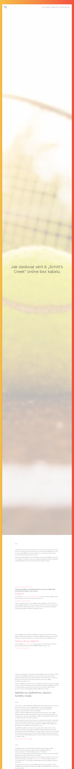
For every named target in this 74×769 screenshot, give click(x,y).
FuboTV (19, 593)
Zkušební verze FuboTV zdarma (23, 600)
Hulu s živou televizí (27, 641)
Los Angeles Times (37, 758)
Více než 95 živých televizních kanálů (32, 596)
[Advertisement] (37, 574)
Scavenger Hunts (55, 7)
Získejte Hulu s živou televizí (22, 648)
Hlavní (43, 7)
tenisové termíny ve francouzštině (23, 739)
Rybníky (48, 7)
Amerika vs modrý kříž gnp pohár (23, 587)
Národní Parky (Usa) (65, 7)
